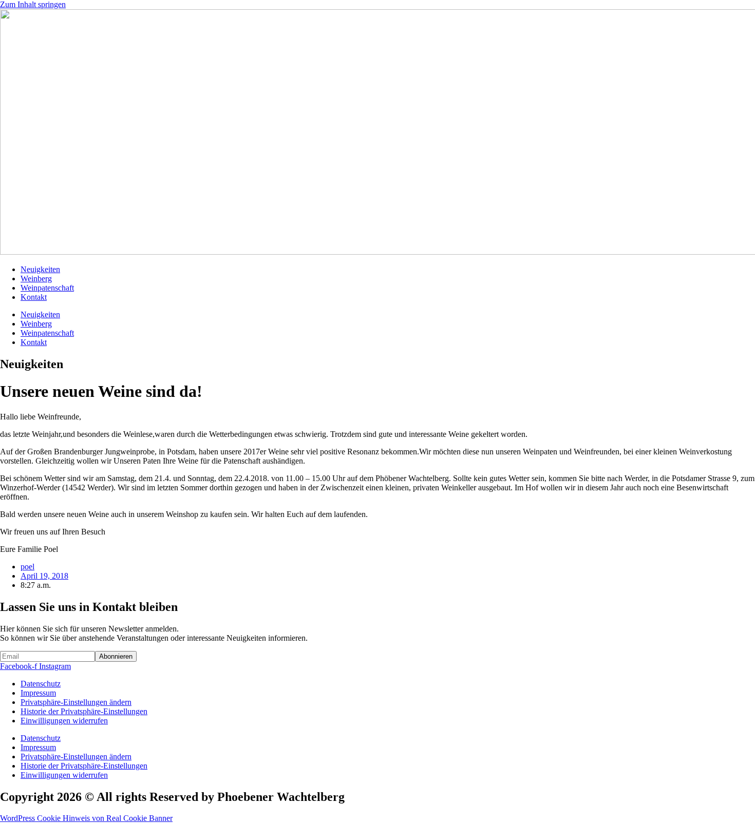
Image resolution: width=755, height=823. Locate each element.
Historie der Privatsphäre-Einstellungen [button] (84, 711)
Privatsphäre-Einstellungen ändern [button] (76, 702)
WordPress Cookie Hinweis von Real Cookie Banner (86, 818)
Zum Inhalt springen (33, 4)
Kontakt (34, 297)
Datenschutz (41, 683)
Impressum (38, 692)
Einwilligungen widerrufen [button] (64, 720)
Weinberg (36, 278)
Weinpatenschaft (47, 287)
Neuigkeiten (40, 269)
